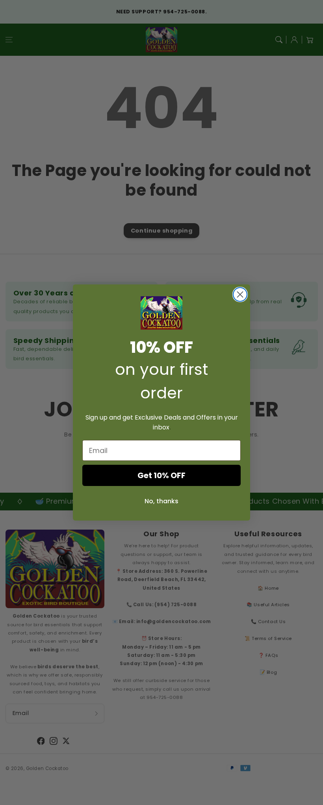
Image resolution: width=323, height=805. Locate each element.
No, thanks (161, 501)
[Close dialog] (240, 294)
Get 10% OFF (161, 475)
